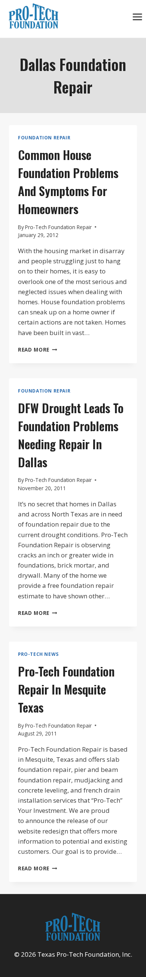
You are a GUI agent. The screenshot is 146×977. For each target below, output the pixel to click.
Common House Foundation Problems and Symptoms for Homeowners (68, 181)
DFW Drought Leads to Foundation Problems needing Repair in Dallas (71, 435)
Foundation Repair (44, 137)
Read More (37, 349)
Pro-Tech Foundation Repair (58, 227)
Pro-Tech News (38, 654)
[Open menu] (137, 16)
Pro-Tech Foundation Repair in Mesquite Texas (66, 689)
